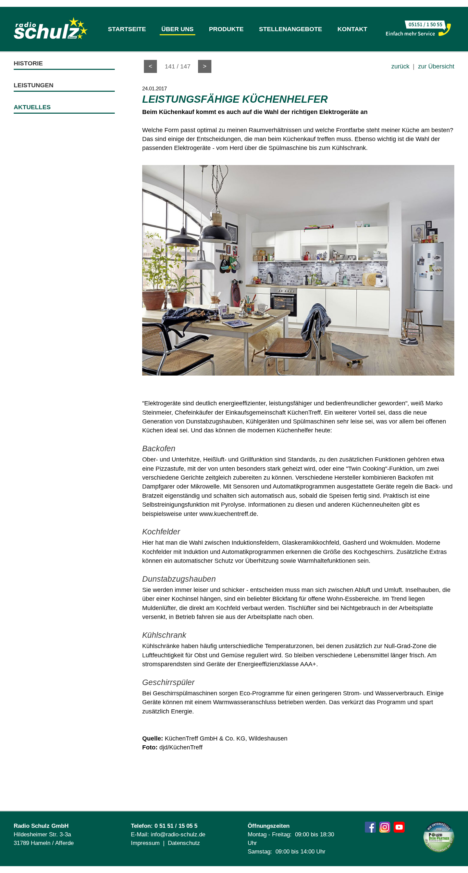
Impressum (145, 843)
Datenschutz (184, 843)
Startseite (127, 29)
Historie (28, 63)
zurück (400, 66)
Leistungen (33, 85)
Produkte (226, 29)
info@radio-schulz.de (178, 834)
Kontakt (352, 29)
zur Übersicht (436, 66)
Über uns (177, 29)
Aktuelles (32, 107)
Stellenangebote (290, 29)
